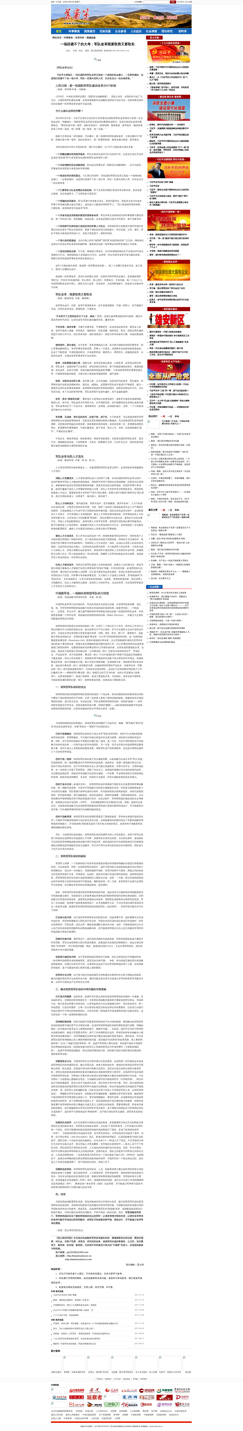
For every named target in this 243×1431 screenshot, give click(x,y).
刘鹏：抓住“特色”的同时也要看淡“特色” (168, 539)
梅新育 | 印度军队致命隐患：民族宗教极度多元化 (74, 1344)
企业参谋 (120, 31)
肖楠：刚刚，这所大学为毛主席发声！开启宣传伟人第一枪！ (170, 472)
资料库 (182, 31)
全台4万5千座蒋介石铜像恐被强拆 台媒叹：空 (73, 1310)
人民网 (117, 1418)
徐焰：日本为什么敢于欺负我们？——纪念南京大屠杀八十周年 (170, 493)
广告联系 (99, 1379)
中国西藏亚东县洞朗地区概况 (162, 642)
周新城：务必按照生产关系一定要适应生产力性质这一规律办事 (170, 529)
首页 (59, 31)
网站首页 (56, 37)
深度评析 (79, 37)
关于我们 (117, 1379)
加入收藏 (188, 2)
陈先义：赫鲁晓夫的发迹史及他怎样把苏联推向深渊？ (170, 486)
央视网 (125, 1415)
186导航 (79, 1411)
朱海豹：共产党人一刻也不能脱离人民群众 (169, 561)
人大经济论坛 (102, 1411)
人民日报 (95, 1418)
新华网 (116, 1415)
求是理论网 (107, 1418)
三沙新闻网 (135, 1411)
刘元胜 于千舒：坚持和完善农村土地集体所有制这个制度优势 (171, 555)
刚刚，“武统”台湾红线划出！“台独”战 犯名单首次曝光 (170, 435)
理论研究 (167, 31)
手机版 (135, 1379)
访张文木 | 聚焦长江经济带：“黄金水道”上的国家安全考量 (170, 544)
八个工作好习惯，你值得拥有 (66, 1315)
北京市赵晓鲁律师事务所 (62, 1411)
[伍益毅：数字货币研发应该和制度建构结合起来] (111, 1370)
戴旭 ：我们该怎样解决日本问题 (165, 441)
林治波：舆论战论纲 (183, 1372)
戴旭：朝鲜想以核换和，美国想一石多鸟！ (72, 1300)
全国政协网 (161, 1415)
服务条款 (126, 1379)
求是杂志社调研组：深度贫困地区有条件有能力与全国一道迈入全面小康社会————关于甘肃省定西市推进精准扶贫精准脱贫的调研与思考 (169, 607)
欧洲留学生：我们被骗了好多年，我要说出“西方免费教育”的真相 (168, 598)
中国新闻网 (148, 1415)
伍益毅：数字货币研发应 (111, 1372)
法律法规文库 (180, 1411)
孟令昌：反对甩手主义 (161, 578)
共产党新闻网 (105, 1415)
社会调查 (151, 31)
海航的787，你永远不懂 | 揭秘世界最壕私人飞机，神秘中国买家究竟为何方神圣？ (169, 633)
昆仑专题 (154, 37)
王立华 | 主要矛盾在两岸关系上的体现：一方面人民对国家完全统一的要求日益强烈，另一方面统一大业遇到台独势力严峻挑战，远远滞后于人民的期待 (170, 463)
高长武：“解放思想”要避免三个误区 (166, 535)
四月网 (154, 1411)
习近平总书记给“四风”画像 (64, 1295)
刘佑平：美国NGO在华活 (159, 1372)
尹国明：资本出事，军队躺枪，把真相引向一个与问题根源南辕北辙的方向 (85, 1323)
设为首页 (180, 2)
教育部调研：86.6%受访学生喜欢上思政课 (167, 593)
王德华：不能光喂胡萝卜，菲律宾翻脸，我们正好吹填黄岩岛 (170, 479)
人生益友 (136, 31)
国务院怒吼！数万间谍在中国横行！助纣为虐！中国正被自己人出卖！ (169, 453)
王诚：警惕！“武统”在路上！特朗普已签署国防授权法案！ (170, 566)
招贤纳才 (108, 1379)
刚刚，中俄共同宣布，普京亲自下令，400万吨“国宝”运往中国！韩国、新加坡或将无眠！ (170, 500)
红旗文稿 (89, 1411)
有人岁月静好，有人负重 (135, 1372)
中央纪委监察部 (89, 1415)
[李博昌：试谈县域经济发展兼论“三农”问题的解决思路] (63, 1370)
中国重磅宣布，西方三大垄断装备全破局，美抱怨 (74, 1305)
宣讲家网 (123, 1411)
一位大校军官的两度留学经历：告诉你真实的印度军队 (76, 1339)
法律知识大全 (166, 1411)
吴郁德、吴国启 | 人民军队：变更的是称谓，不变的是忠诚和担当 (81, 1334)
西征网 (145, 1411)
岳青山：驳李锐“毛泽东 (87, 1372)
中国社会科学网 (81, 1418)
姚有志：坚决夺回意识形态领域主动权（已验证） (170, 446)
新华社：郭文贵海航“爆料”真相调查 (165, 638)
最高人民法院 (57, 1415)
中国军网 (68, 1418)
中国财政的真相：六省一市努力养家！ (166, 621)
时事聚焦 (74, 31)
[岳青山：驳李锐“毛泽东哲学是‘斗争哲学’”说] (87, 1370)
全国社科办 (174, 1415)
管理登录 (143, 1379)
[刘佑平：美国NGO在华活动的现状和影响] (159, 1370)
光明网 (113, 1411)
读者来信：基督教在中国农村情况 (164, 624)
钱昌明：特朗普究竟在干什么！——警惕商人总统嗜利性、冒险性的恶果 (170, 572)
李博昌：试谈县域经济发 (63, 1372)
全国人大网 (56, 1418)
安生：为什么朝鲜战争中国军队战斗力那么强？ (73, 1329)
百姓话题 (105, 31)
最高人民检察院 (72, 1415)
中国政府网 (136, 1415)
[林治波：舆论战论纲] (183, 1370)
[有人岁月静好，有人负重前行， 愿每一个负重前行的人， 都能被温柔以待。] (135, 1370)
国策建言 (89, 31)
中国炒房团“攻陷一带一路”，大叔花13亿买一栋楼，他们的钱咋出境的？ (169, 615)
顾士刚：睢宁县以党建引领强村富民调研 (167, 628)
